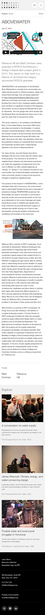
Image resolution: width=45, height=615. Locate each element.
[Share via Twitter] (34, 14)
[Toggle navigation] (34, 5)
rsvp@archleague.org (10, 597)
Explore (5, 14)
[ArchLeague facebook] (10, 609)
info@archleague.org (9, 585)
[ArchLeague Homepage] (10, 5)
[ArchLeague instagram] (5, 609)
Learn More (6, 559)
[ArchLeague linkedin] (16, 609)
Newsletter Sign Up (9, 565)
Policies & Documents (10, 595)
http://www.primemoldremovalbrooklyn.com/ (21, 97)
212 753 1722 (7, 582)
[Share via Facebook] (37, 14)
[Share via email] (31, 14)
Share (41, 14)
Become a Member (9, 562)
